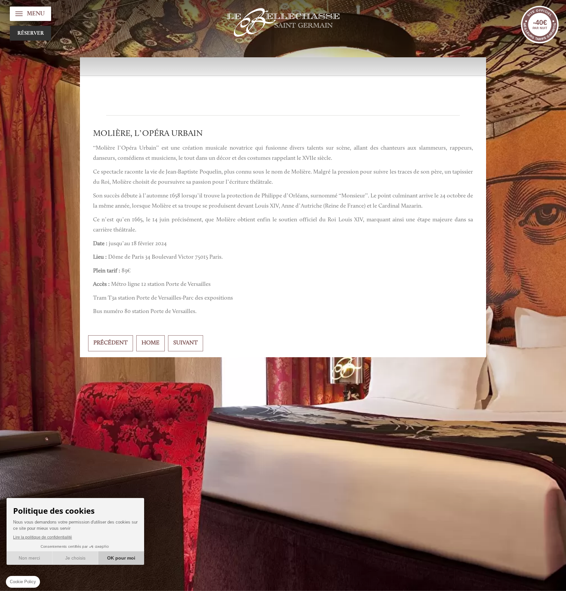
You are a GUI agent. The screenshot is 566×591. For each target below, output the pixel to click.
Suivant (185, 343)
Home (151, 343)
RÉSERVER (30, 33)
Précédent (110, 343)
